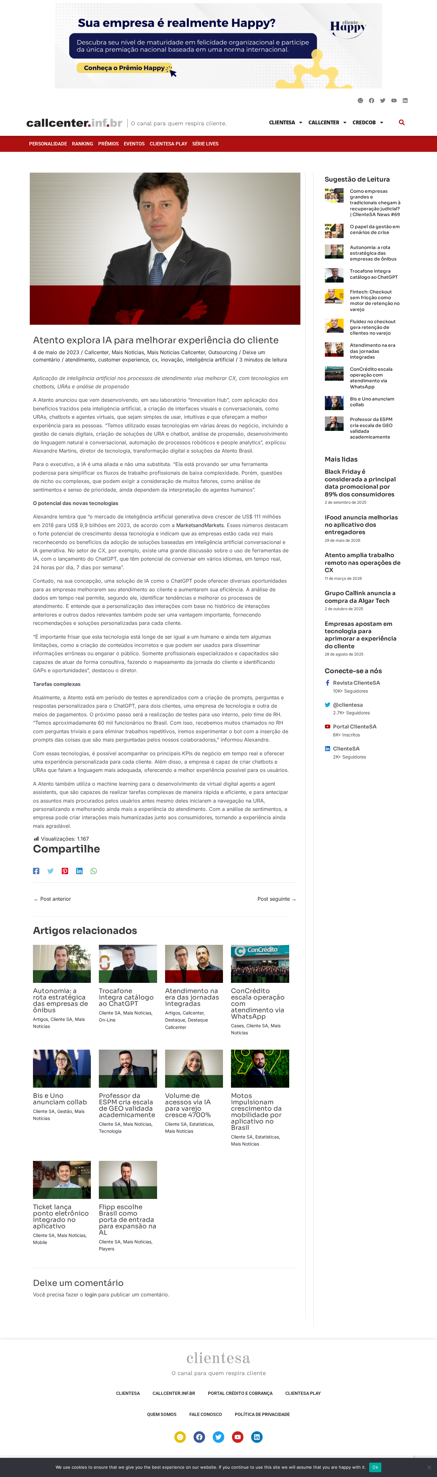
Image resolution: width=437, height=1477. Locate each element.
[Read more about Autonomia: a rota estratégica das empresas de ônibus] (62, 963)
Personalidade (48, 144)
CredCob (364, 122)
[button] (402, 122)
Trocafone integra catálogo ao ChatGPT (126, 997)
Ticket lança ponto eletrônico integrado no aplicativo (61, 1216)
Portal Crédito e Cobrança (240, 1393)
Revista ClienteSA (356, 683)
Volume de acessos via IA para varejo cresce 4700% (188, 1105)
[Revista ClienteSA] (327, 683)
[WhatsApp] (94, 870)
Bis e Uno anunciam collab (60, 1099)
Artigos (40, 1019)
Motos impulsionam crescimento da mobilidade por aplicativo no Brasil (256, 1112)
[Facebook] (36, 870)
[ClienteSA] (327, 748)
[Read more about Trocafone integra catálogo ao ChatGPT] (128, 963)
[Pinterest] (65, 870)
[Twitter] (50, 870)
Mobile (40, 1242)
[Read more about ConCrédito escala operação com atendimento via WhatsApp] (260, 963)
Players (106, 1248)
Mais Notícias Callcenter (176, 352)
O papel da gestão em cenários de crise (375, 229)
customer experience (123, 359)
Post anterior (52, 899)
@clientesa (348, 705)
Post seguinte (277, 899)
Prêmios (108, 144)
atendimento (80, 359)
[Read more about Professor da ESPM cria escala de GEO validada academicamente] (128, 1068)
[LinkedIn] (79, 870)
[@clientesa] (327, 705)
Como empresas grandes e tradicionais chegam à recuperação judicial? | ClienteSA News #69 (375, 202)
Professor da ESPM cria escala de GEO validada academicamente (127, 1105)
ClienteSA (282, 122)
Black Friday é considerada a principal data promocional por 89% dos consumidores (360, 483)
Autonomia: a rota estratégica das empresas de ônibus (60, 1000)
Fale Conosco (205, 1414)
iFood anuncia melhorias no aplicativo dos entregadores (361, 525)
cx (155, 359)
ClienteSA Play (168, 144)
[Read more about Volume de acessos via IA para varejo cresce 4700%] (194, 1068)
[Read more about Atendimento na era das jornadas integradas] (194, 963)
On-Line (107, 1019)
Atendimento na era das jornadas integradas (192, 997)
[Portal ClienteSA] (327, 726)
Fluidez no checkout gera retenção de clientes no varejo (373, 327)
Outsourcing (222, 352)
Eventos (134, 144)
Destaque (175, 1019)
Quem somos (162, 1414)
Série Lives (205, 144)
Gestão (64, 1111)
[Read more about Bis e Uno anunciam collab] (62, 1068)
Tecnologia (110, 1131)
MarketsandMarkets (200, 525)
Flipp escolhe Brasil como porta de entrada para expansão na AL (127, 1220)
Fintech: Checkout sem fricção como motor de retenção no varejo (375, 300)
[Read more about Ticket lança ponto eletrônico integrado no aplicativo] (62, 1179)
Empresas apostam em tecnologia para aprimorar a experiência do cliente (361, 635)
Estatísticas (201, 1124)
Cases (237, 1025)
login (91, 1294)
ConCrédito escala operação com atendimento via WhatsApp (371, 378)
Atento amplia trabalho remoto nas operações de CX (363, 563)
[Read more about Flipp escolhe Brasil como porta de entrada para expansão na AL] (128, 1179)
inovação (172, 359)
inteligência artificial (210, 359)
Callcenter (323, 122)
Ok (375, 1467)
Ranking (82, 144)
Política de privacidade (262, 1414)
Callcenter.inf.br (174, 1393)
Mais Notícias (128, 352)
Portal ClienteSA (355, 726)
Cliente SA (61, 1019)
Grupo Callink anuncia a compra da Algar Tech (360, 597)
